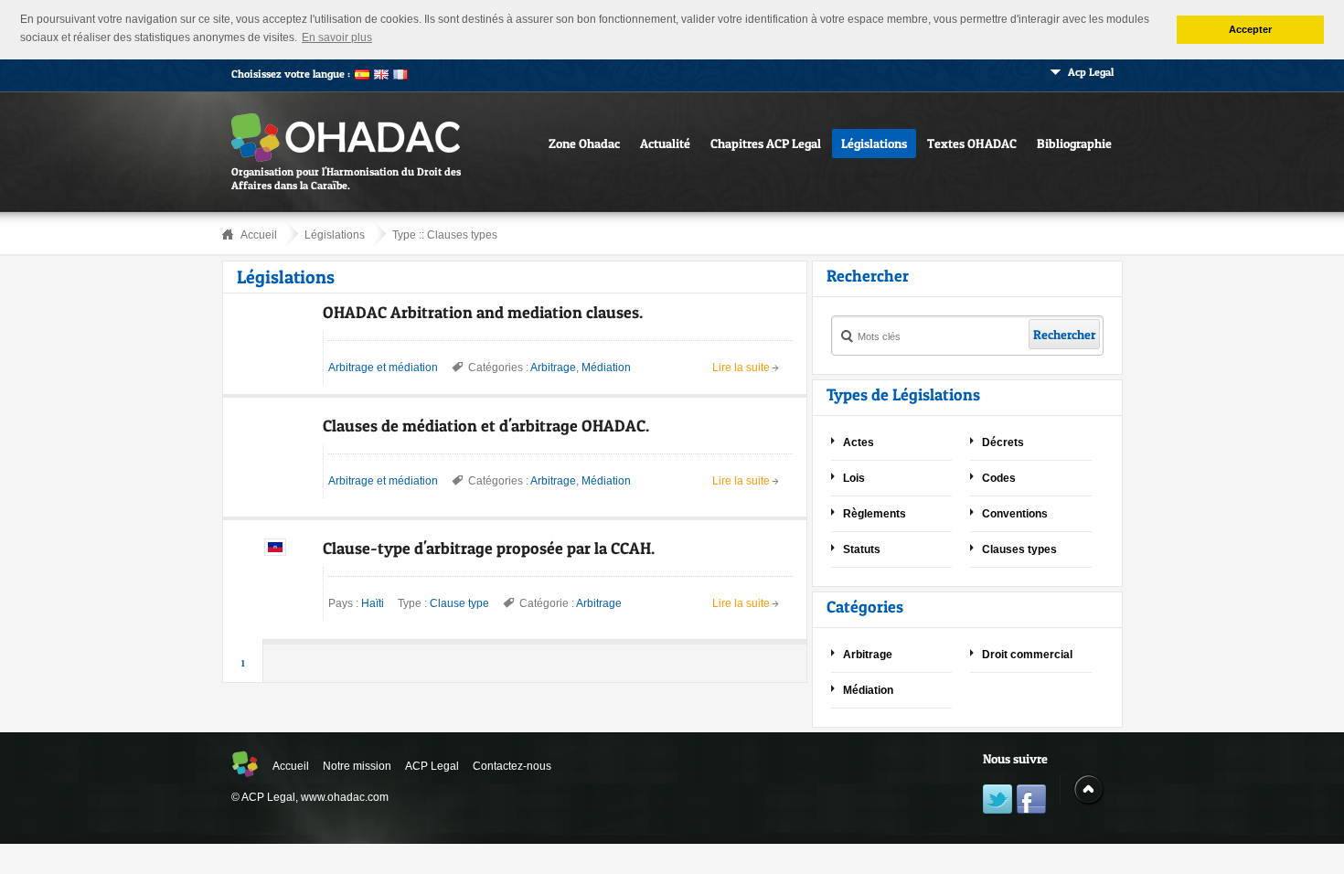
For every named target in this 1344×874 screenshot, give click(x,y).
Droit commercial (1027, 654)
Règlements (874, 513)
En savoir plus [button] (337, 37)
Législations (874, 143)
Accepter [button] (1250, 29)
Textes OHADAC (972, 143)
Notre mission (357, 766)
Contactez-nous (512, 766)
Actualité (665, 143)
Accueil (258, 235)
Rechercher (1064, 334)
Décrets (1003, 442)
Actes (858, 442)
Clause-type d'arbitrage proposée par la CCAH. (489, 548)
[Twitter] (997, 801)
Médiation (606, 367)
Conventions (1015, 513)
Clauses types (462, 235)
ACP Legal (432, 766)
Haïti (372, 603)
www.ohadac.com (345, 797)
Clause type (459, 603)
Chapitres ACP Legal (765, 143)
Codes (999, 478)
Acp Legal (1091, 72)
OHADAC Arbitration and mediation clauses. (483, 312)
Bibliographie (1074, 143)
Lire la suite (741, 367)
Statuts (861, 549)
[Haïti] (275, 552)
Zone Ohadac (584, 143)
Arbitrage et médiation (383, 367)
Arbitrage (553, 367)
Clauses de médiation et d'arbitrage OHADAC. (486, 425)
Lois (854, 478)
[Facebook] (1031, 801)
